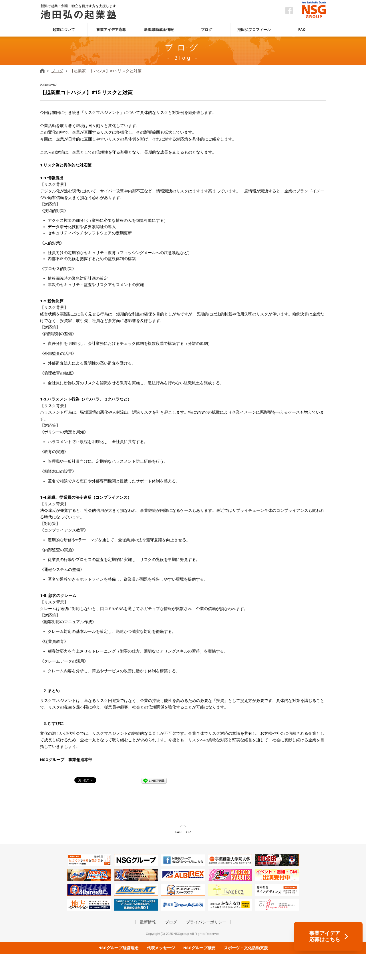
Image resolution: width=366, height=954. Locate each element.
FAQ (301, 29)
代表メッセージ (161, 947)
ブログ (206, 29)
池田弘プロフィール (254, 29)
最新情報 (148, 922)
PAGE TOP (183, 832)
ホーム (42, 71)
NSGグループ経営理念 (118, 947)
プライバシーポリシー (206, 922)
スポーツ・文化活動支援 (246, 947)
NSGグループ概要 (199, 947)
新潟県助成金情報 (159, 29)
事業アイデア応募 (111, 29)
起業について (64, 29)
